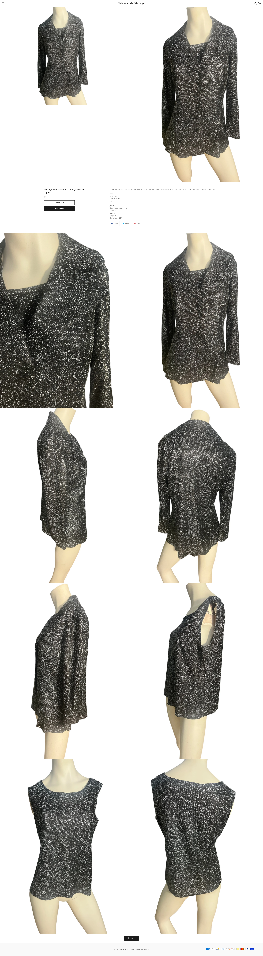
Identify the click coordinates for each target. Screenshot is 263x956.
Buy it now (59, 208)
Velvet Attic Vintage (131, 3)
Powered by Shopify (142, 949)
